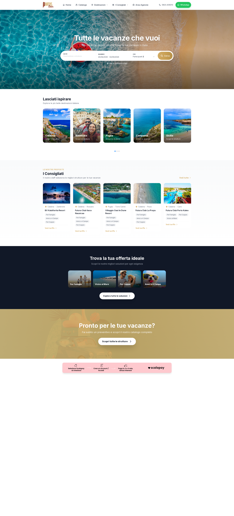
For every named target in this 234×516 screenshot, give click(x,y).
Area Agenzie (142, 5)
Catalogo (82, 5)
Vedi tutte (184, 178)
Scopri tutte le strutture (115, 341)
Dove (65, 54)
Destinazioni (99, 5)
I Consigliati (120, 5)
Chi (134, 54)
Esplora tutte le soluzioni (115, 296)
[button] (115, 151)
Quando (101, 54)
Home (68, 5)
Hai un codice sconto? (118, 63)
